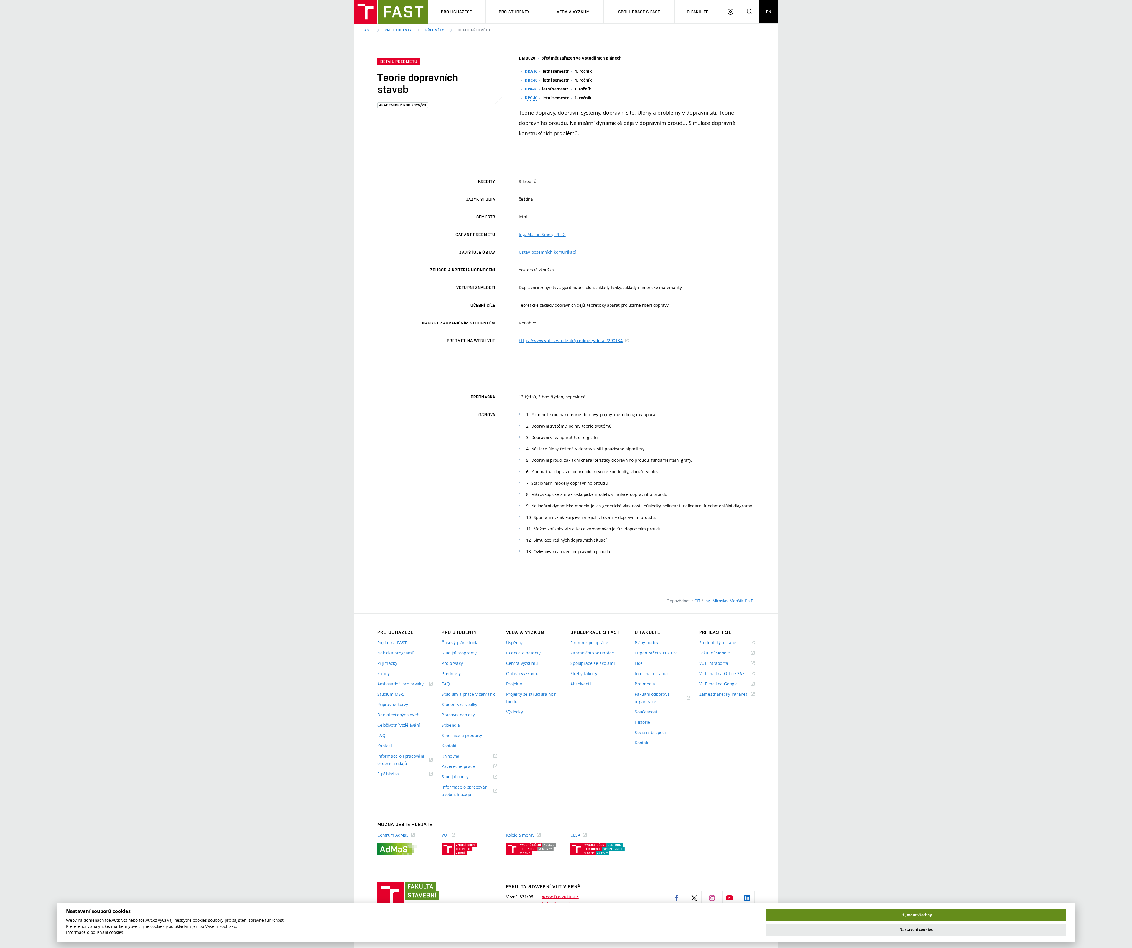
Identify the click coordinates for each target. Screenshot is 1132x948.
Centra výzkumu (522, 663)
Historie (642, 722)
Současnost (646, 712)
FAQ (381, 735)
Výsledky (514, 712)
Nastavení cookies (916, 929)
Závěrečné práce (466, 766)
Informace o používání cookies (94, 932)
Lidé (639, 663)
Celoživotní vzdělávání (398, 725)
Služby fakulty (583, 673)
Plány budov (646, 642)
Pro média (645, 684)
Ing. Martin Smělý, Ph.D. (542, 234)
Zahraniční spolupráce (592, 653)
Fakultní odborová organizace (653, 698)
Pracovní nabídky (458, 715)
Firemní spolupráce (589, 642)
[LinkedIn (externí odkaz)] (747, 898)
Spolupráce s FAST (639, 11)
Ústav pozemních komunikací (547, 252)
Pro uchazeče (456, 11)
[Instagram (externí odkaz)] (712, 898)
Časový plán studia (460, 642)
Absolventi (580, 684)
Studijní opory (462, 777)
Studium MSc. (390, 694)
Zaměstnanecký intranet (727, 694)
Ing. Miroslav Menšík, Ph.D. (729, 601)
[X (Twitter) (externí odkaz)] (694, 898)
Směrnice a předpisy (462, 735)
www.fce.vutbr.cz (560, 896)
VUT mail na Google (726, 684)
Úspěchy (514, 642)
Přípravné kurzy (392, 704)
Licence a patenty (523, 653)
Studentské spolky (459, 704)
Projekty (514, 684)
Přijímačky (387, 663)
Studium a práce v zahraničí (469, 694)
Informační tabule (652, 673)
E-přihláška (395, 774)
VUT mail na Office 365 (727, 673)
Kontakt (384, 745)
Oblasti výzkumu (522, 673)
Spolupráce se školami (592, 663)
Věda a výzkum (573, 11)
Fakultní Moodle (722, 653)
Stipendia (451, 725)
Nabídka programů (395, 653)
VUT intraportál (721, 663)
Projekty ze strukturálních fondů (531, 697)
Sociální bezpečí (650, 732)
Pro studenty (514, 11)
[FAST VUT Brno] (391, 12)
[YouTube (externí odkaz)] (729, 898)
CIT (698, 601)
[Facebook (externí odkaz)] (676, 898)
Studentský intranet (726, 642)
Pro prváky (452, 663)
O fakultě (697, 11)
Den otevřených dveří (398, 715)
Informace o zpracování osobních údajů (400, 760)
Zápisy (383, 673)
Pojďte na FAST (392, 642)
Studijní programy (459, 653)
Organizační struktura (656, 653)
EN (768, 11)
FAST (367, 30)
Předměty (434, 30)
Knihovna (458, 756)
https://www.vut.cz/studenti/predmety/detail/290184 (571, 340)
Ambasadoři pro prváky (405, 684)
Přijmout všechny (916, 914)
